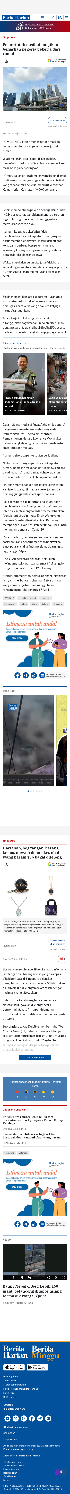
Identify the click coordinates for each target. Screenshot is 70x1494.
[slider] (35, 1273)
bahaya (45, 604)
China (34, 604)
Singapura (9, 37)
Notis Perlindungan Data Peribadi (21, 1388)
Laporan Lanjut (35, 1057)
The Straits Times (13, 1461)
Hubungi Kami (10, 1376)
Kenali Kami (9, 1380)
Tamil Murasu (10, 1476)
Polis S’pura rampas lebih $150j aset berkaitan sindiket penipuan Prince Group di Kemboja (34, 1120)
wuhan (24, 604)
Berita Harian (10, 1472)
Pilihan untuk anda (14, 343)
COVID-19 (9, 598)
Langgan (8, 1404)
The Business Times (14, 1465)
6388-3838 (9, 1433)
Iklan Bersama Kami (14, 1408)
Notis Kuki (8, 1392)
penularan (45, 598)
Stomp (6, 1479)
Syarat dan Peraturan (14, 1384)
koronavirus (9, 604)
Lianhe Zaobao (11, 1469)
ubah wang (9, 1152)
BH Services (9, 1396)
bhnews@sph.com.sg (22, 1449)
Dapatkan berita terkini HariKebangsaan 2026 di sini (39, 26)
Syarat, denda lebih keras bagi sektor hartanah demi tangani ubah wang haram (32, 1136)
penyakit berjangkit (27, 598)
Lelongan (23, 1152)
